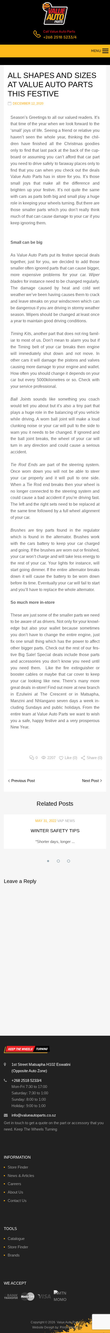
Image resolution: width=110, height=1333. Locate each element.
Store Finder (18, 1167)
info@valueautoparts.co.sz (34, 1115)
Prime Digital (69, 1327)
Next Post (91, 780)
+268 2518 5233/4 (55, 37)
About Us (15, 1192)
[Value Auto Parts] (55, 24)
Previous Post (22, 780)
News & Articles (21, 1175)
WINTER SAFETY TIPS (55, 830)
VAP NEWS (66, 821)
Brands (14, 1255)
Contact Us (17, 1200)
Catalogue (16, 1238)
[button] (96, 51)
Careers (14, 1184)
